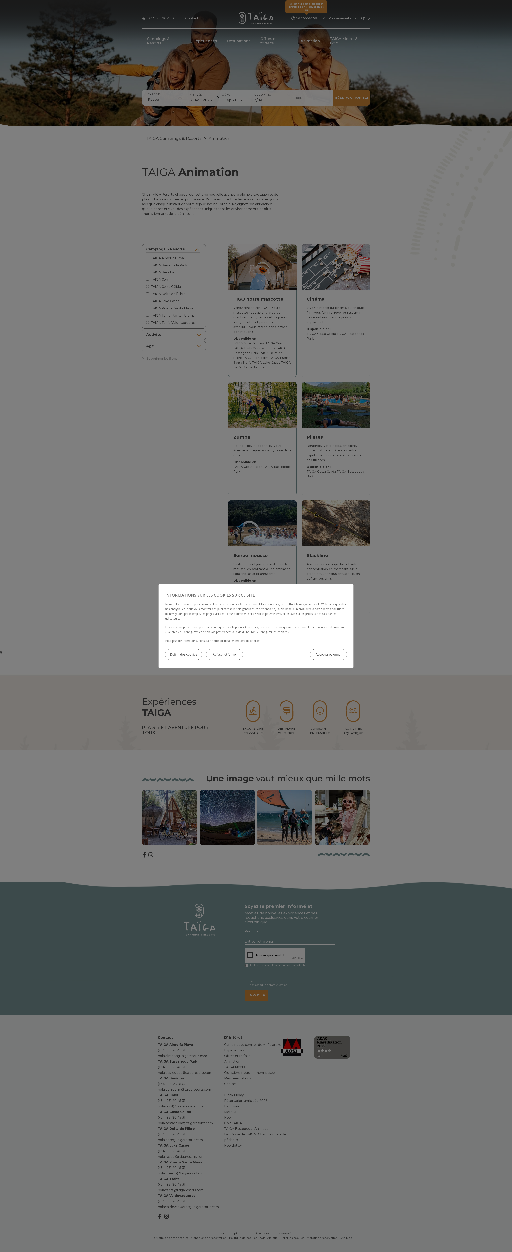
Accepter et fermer (328, 654)
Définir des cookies (183, 654)
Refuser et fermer (224, 654)
